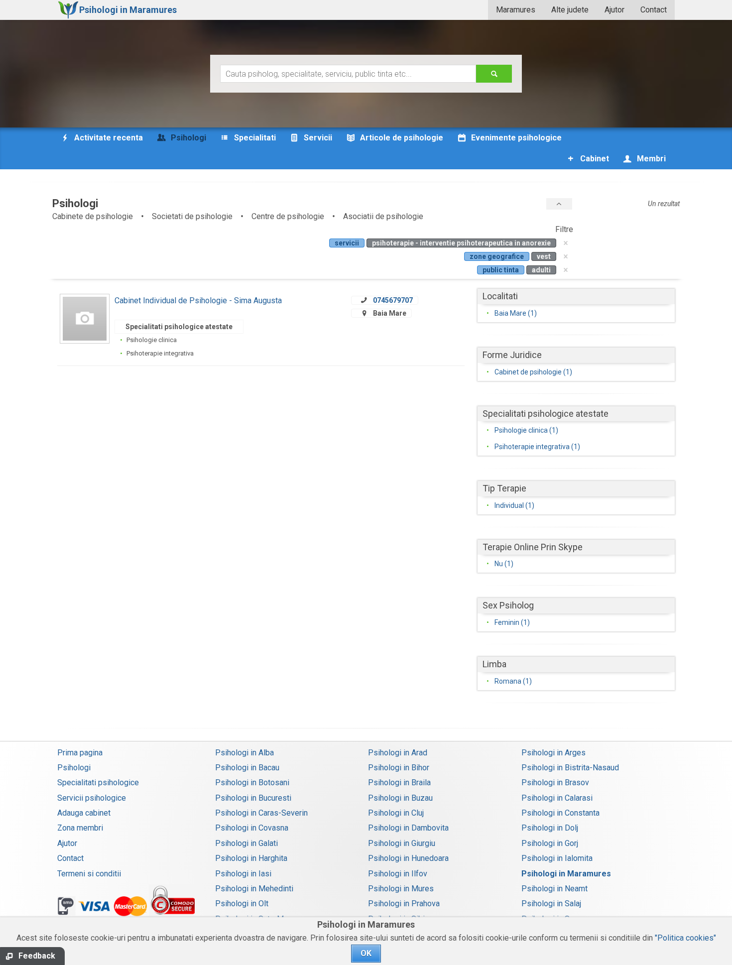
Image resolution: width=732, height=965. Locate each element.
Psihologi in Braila (399, 782)
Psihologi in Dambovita (408, 828)
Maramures (515, 9)
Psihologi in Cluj (396, 813)
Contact (653, 9)
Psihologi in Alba (244, 752)
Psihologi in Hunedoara (408, 858)
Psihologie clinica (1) (526, 430)
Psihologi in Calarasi (557, 798)
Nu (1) (503, 564)
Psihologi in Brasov (555, 782)
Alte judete (570, 9)
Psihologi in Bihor (398, 767)
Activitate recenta (107, 137)
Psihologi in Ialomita (557, 858)
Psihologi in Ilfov (397, 873)
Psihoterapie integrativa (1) (537, 447)
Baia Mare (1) (515, 313)
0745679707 (393, 300)
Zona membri (80, 828)
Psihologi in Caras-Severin (261, 813)
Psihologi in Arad (397, 752)
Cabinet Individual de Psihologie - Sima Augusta (198, 300)
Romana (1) (513, 681)
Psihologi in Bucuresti (253, 798)
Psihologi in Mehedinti (254, 888)
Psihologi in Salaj (551, 903)
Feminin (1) (512, 622)
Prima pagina (80, 752)
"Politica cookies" (685, 938)
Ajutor (614, 9)
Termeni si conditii (89, 873)
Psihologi (74, 767)
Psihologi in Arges (553, 752)
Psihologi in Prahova (404, 903)
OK (366, 953)
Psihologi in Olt (241, 903)
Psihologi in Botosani (252, 782)
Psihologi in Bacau (247, 767)
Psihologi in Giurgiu (401, 843)
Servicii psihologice (91, 798)
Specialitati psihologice (98, 782)
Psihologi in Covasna (251, 828)
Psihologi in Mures (401, 888)
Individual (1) (514, 505)
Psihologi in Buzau (400, 798)
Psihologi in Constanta (560, 813)
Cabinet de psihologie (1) (533, 372)
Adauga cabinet (84, 813)
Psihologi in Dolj (549, 828)
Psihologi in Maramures (566, 873)
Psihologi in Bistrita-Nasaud (570, 767)
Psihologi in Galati (246, 843)
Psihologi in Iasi (243, 873)
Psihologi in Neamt (554, 888)
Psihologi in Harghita (251, 858)
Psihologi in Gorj (549, 843)
